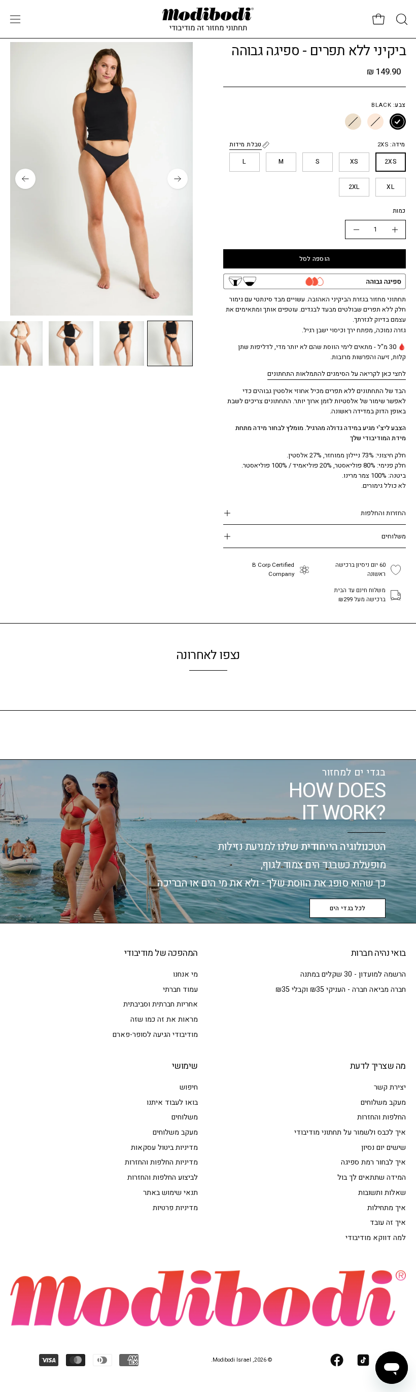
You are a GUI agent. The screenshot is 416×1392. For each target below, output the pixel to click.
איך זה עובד (388, 1222)
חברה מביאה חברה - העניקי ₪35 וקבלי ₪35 (340, 989)
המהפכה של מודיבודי (161, 953)
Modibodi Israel (232, 1360)
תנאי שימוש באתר (170, 1192)
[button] (401, 19)
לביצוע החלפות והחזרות (162, 1177)
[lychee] (353, 122)
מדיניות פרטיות (175, 1208)
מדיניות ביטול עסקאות (164, 1147)
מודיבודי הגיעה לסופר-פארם (155, 1034)
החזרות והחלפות (383, 513)
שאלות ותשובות (382, 1192)
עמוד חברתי (180, 989)
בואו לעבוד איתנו (172, 1102)
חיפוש (189, 1087)
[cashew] (375, 122)
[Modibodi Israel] (208, 19)
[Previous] (177, 179)
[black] (398, 122)
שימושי (185, 1066)
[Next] (25, 179)
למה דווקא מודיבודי (375, 1237)
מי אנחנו (185, 974)
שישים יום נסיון (383, 1147)
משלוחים (394, 536)
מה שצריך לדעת (378, 1066)
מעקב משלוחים (383, 1102)
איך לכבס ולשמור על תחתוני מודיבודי (350, 1132)
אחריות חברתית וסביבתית (160, 1004)
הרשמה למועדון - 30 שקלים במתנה (353, 974)
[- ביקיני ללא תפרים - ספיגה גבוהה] (356, 229)
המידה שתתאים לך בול (371, 1177)
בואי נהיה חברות (378, 953)
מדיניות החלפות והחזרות (161, 1162)
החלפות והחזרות (381, 1117)
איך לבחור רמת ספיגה (373, 1162)
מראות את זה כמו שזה (164, 1019)
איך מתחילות (386, 1208)
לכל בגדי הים (348, 908)
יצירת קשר (390, 1087)
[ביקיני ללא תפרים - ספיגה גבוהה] (170, 343)
